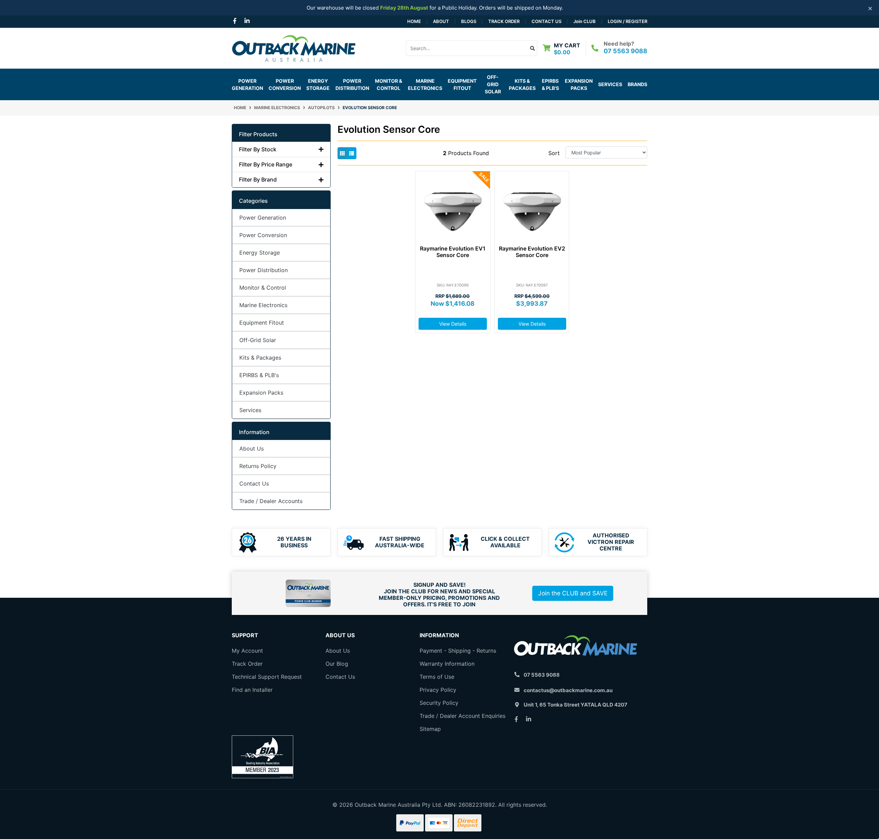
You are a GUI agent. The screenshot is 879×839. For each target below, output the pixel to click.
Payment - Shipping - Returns (458, 650)
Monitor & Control (262, 287)
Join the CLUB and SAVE (572, 593)
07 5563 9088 (625, 51)
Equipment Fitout (261, 322)
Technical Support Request (267, 676)
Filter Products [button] (258, 134)
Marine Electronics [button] (425, 84)
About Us (251, 448)
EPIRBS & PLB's (550, 84)
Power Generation (262, 217)
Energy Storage (259, 252)
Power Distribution (263, 270)
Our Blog (337, 663)
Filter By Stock (257, 149)
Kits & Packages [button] (522, 84)
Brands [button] (637, 84)
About (441, 21)
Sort (554, 153)
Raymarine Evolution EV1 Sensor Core (453, 251)
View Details (452, 324)
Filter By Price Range (265, 164)
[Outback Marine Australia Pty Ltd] (293, 47)
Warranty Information (447, 663)
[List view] (351, 153)
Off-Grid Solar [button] (493, 84)
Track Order (504, 21)
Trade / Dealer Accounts (270, 501)
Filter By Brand (258, 179)
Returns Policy (257, 466)
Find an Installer (252, 689)
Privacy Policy (438, 689)
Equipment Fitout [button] (462, 84)
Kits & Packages (260, 357)
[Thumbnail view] (342, 153)
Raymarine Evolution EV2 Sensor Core (532, 251)
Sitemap (430, 728)
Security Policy (439, 702)
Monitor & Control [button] (388, 84)
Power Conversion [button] (285, 84)
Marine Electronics (263, 305)
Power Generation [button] (247, 84)
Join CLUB (584, 21)
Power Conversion (263, 235)
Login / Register (627, 21)
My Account (247, 650)
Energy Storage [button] (318, 84)
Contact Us (546, 21)
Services (610, 84)
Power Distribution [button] (352, 84)
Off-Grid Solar (257, 340)
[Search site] (532, 48)
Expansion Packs (579, 84)
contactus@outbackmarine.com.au (568, 690)
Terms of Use (437, 676)
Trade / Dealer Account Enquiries (462, 715)
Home (414, 21)
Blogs (468, 21)
